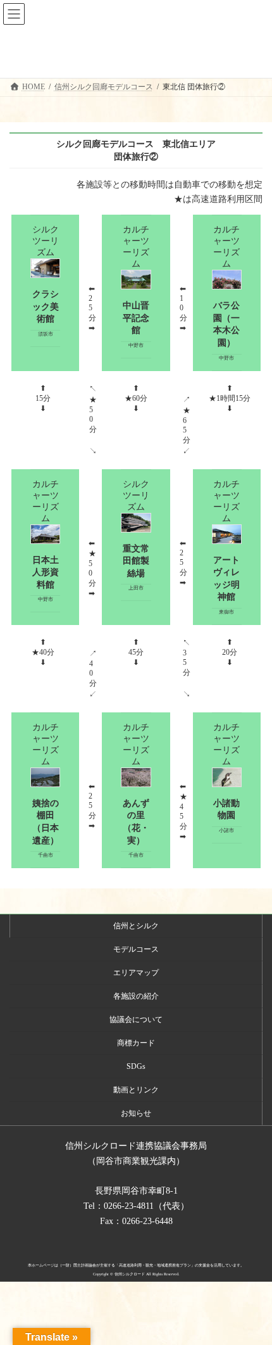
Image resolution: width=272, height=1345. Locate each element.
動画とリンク (136, 1089)
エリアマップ (136, 972)
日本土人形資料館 (45, 572)
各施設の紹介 (136, 996)
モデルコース (136, 949)
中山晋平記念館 (136, 318)
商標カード (136, 1043)
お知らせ (136, 1113)
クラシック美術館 (45, 306)
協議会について (136, 1019)
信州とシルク (136, 925)
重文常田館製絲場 (136, 561)
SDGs (136, 1066)
